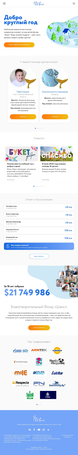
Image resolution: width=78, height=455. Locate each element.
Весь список (39, 256)
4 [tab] (43, 186)
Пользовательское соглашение (67, 436)
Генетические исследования (55, 91)
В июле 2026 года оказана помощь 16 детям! (54, 165)
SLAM (45, 447)
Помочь (23, 117)
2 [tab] (38, 128)
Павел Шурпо (23, 91)
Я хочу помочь (39, 328)
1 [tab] (35, 128)
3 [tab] (41, 128)
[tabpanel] (23, 96)
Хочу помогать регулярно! (19, 45)
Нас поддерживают (39, 342)
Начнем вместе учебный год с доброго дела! (20, 165)
